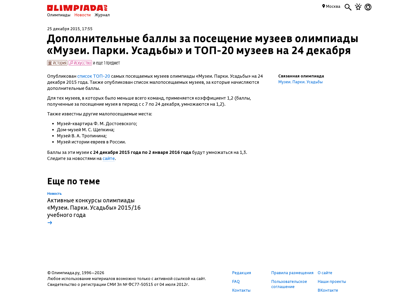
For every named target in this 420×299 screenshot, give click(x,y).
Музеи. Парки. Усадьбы (300, 81)
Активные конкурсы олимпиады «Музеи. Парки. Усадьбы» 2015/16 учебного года (94, 209)
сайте (109, 158)
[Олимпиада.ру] (77, 8)
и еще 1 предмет (106, 62)
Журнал (102, 14)
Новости (82, 14)
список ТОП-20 (93, 76)
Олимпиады (58, 14)
